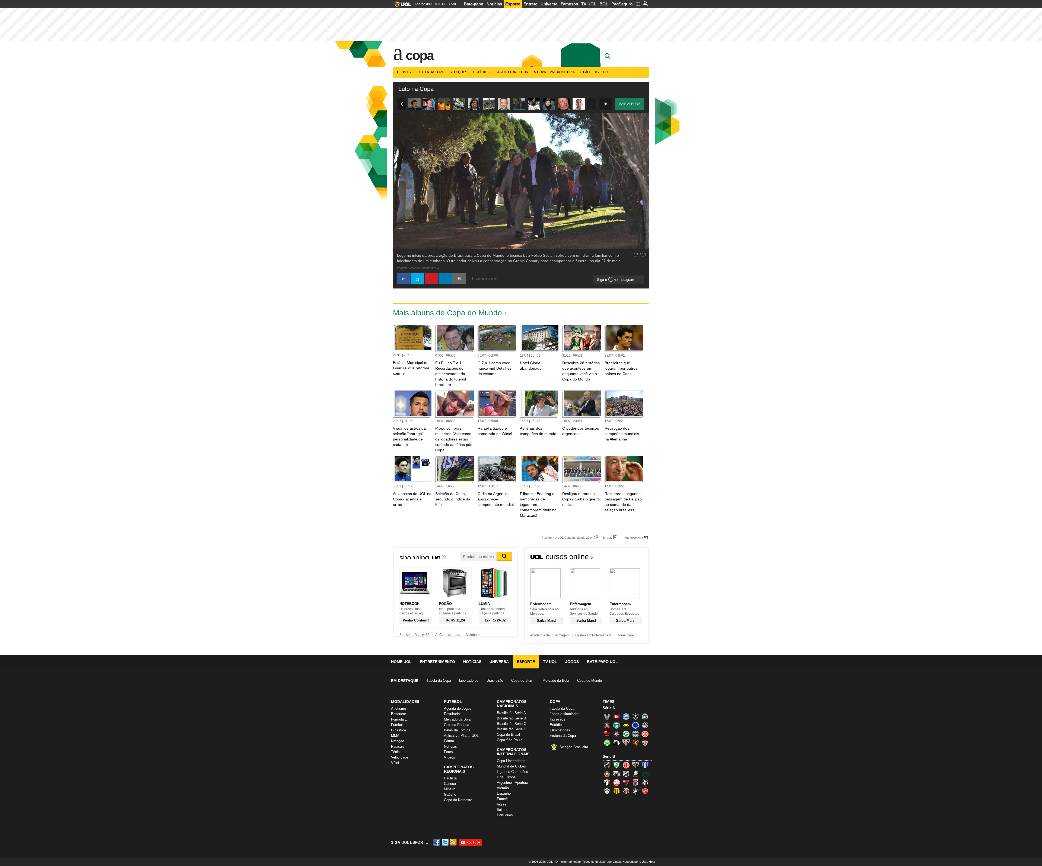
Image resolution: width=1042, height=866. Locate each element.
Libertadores (468, 680)
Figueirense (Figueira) (645, 725)
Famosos (569, 4)
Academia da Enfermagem (550, 635)
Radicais (398, 746)
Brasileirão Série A (511, 713)
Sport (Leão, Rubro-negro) (635, 742)
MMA (395, 736)
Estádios (481, 72)
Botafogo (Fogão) (635, 716)
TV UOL (588, 4)
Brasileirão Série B (511, 718)
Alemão (503, 788)
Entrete (530, 4)
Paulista (450, 778)
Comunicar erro (632, 537)
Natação (397, 741)
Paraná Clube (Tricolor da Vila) (635, 782)
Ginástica (398, 730)
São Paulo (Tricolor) (626, 742)
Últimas (404, 72)
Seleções (458, 72)
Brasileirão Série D (511, 729)
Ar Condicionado (447, 635)
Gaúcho (450, 794)
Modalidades (405, 701)
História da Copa (563, 736)
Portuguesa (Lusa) (607, 791)
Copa (419, 55)
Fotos (448, 752)
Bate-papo (473, 4)
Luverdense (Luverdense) (635, 773)
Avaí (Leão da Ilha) (645, 765)
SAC (454, 4)
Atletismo (398, 708)
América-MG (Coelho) (616, 765)
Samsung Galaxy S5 (414, 635)
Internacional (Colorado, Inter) (645, 733)
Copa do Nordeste (458, 800)
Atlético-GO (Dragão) (635, 765)
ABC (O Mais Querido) (607, 765)
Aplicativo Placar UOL (461, 736)
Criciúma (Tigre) (626, 725)
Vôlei (395, 763)
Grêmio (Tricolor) (635, 733)
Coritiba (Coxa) (616, 725)
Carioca (450, 784)
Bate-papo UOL (602, 661)
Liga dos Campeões (512, 772)
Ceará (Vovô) (626, 773)
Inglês (501, 804)
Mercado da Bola (555, 680)
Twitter (445, 842)
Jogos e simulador (564, 714)
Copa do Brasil (522, 680)
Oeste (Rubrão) (626, 782)
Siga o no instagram (616, 280)
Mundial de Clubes (511, 766)
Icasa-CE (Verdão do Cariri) (645, 773)
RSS (454, 842)
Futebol (397, 725)
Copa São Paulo (509, 740)
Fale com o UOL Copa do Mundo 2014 (567, 537)
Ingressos (557, 719)
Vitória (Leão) (645, 742)
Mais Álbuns (629, 104)
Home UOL (401, 661)
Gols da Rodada (456, 725)
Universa (549, 4)
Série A (609, 708)
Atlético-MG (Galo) (607, 716)
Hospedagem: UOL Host (638, 861)
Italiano (502, 810)
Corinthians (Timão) (607, 725)
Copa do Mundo (589, 680)
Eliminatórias (560, 730)
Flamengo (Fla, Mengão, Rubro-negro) (607, 733)
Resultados (453, 714)
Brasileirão (495, 680)
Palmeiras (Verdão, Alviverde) (607, 742)
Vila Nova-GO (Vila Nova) (645, 791)
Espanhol (504, 793)
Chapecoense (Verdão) (645, 716)
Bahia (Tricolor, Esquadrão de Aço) (626, 716)
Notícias (494, 4)
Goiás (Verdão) (626, 733)
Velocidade (399, 757)
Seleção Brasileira (574, 747)
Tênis (395, 752)
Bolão (584, 72)
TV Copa (539, 72)
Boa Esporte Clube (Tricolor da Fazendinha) (607, 773)
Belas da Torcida (457, 730)
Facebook (437, 842)
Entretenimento (437, 661)
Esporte (512, 4)
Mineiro (449, 789)
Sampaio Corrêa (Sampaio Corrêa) (616, 791)
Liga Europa (506, 777)
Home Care (625, 635)
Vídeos (449, 757)
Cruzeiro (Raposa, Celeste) (635, 725)
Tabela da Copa (430, 72)
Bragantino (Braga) (616, 773)
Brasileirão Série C (511, 724)
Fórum (449, 741)
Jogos (572, 661)
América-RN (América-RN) (626, 765)
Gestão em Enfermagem (593, 635)
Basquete (398, 714)
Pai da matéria (562, 72)
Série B (609, 756)
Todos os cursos (631, 558)
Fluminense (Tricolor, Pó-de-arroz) (616, 733)
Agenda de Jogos (457, 708)
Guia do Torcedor (511, 72)
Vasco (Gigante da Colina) (635, 791)
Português (505, 815)
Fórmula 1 (399, 719)
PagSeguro (622, 4)
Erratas (607, 537)
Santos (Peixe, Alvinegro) (616, 742)
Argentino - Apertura (512, 783)
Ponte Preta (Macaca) (645, 782)
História (601, 72)
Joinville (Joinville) (607, 782)
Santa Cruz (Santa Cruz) (626, 791)
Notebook (473, 635)
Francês (503, 799)
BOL (603, 4)
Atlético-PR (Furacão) (616, 716)
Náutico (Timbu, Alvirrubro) (616, 782)
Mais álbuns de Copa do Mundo (447, 313)
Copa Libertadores (511, 761)
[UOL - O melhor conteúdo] (401, 5)
